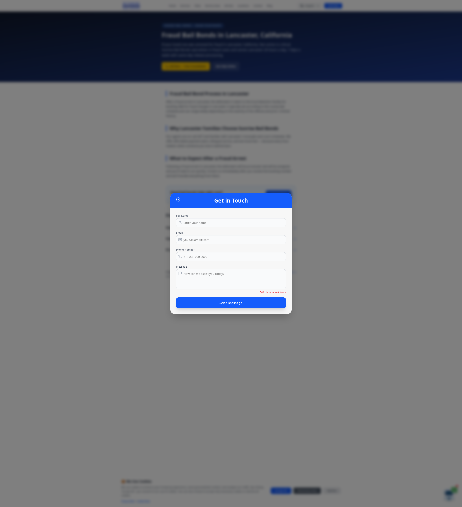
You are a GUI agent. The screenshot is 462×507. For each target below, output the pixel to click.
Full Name (182, 215)
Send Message (231, 303)
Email (179, 232)
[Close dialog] (178, 199)
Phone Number (185, 249)
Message (181, 266)
